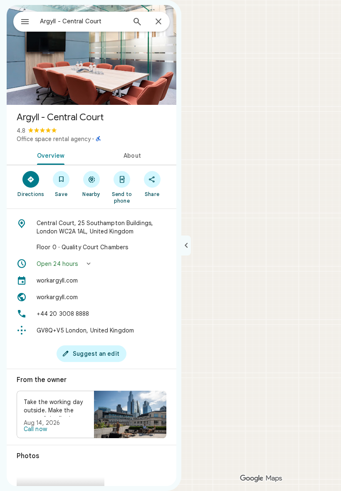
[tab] (49, 155)
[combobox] (83, 21)
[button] (91, 263)
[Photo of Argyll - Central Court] (91, 55)
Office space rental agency (54, 139)
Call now (35, 429)
